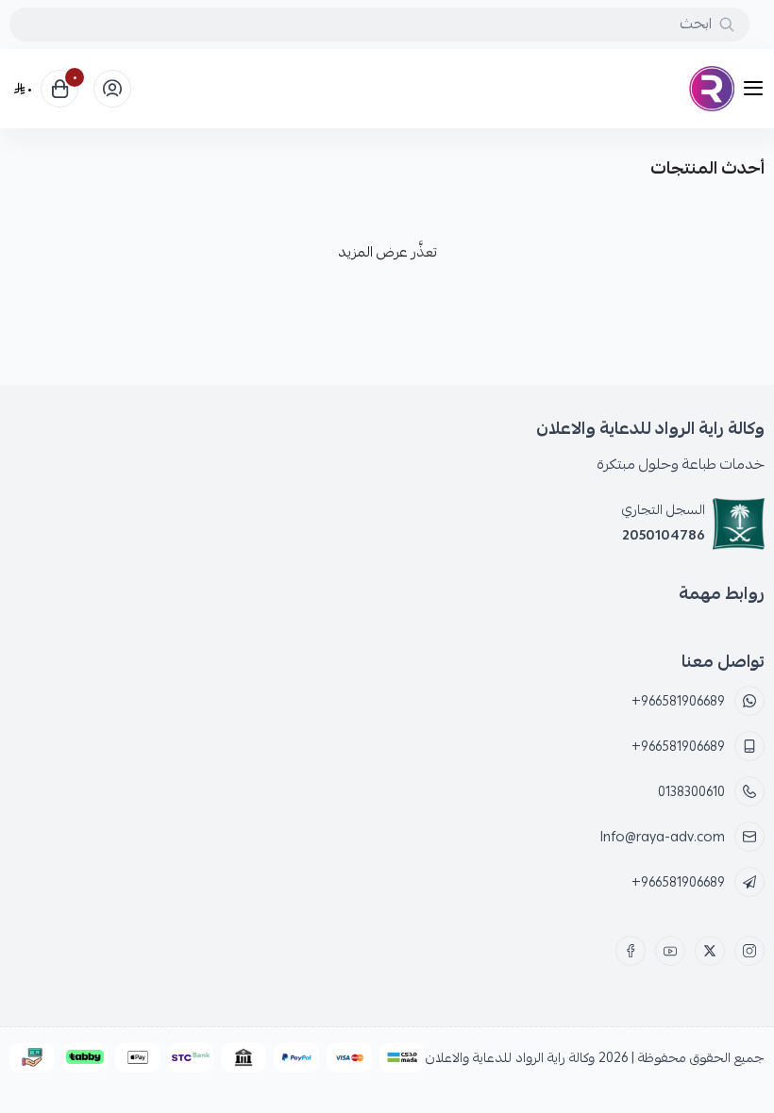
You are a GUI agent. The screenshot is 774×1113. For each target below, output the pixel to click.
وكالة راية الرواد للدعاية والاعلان (510, 1057)
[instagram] (749, 951)
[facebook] (630, 951)
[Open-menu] (757, 89)
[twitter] (710, 951)
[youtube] (670, 951)
